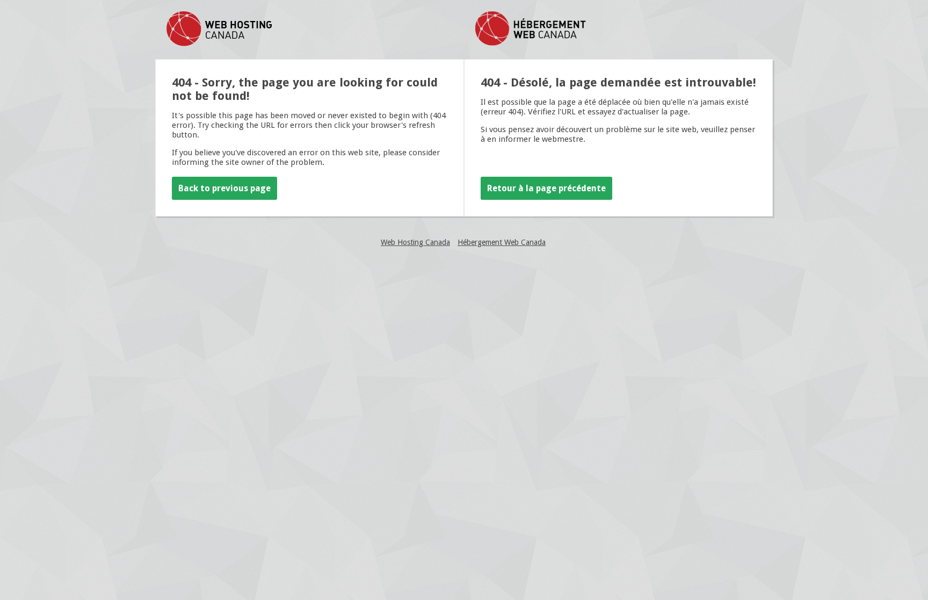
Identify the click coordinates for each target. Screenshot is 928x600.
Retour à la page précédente (546, 188)
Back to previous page (224, 188)
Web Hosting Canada (415, 242)
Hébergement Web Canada (502, 242)
